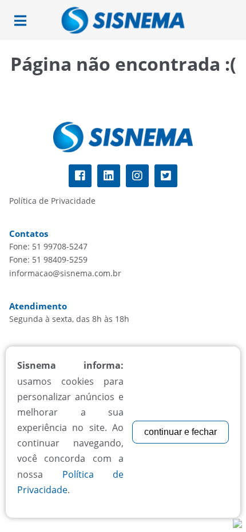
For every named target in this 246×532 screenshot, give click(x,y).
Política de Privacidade (52, 200)
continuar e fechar (180, 432)
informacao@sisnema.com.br (65, 273)
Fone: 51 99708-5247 (48, 246)
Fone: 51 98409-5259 (48, 259)
